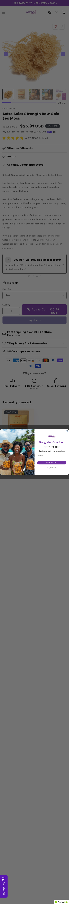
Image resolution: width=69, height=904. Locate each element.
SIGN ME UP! (51, 462)
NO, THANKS (51, 468)
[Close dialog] (67, 430)
